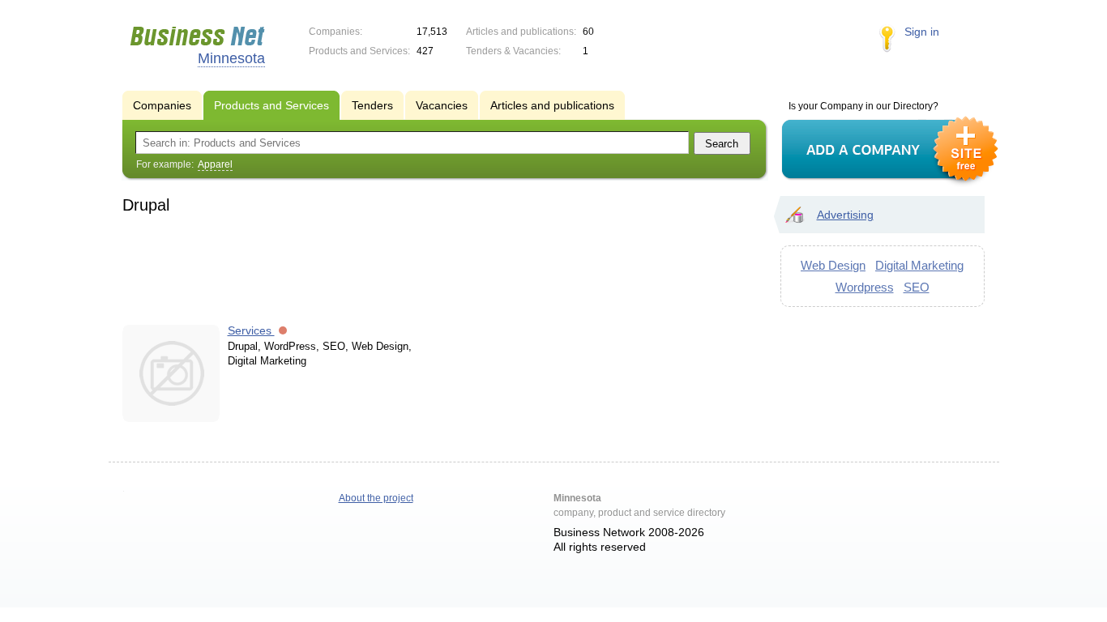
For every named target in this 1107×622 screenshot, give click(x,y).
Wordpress (865, 287)
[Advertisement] (436, 266)
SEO (917, 287)
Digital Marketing (919, 265)
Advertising (845, 214)
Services (251, 330)
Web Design (833, 265)
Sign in (921, 31)
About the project (376, 498)
